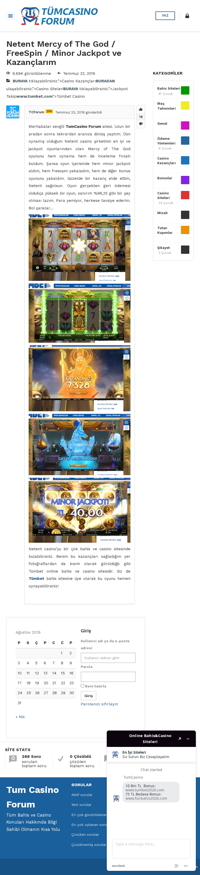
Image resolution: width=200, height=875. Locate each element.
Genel (162, 123)
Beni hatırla (95, 686)
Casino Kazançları (166, 160)
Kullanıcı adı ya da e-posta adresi (105, 644)
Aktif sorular (81, 795)
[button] (187, 16)
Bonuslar (164, 178)
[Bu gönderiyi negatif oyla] (141, 124)
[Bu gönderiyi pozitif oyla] (141, 110)
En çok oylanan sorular (91, 825)
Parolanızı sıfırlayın (99, 704)
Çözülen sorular (85, 834)
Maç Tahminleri (166, 106)
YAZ (165, 15)
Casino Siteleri (163, 195)
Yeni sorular (81, 805)
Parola (86, 667)
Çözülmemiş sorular (88, 845)
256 (49, 111)
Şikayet (163, 248)
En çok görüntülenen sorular (96, 815)
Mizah (162, 213)
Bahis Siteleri (168, 88)
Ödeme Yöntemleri (166, 141)
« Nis (20, 716)
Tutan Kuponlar (165, 230)
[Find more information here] (151, 800)
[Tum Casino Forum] (59, 15)
